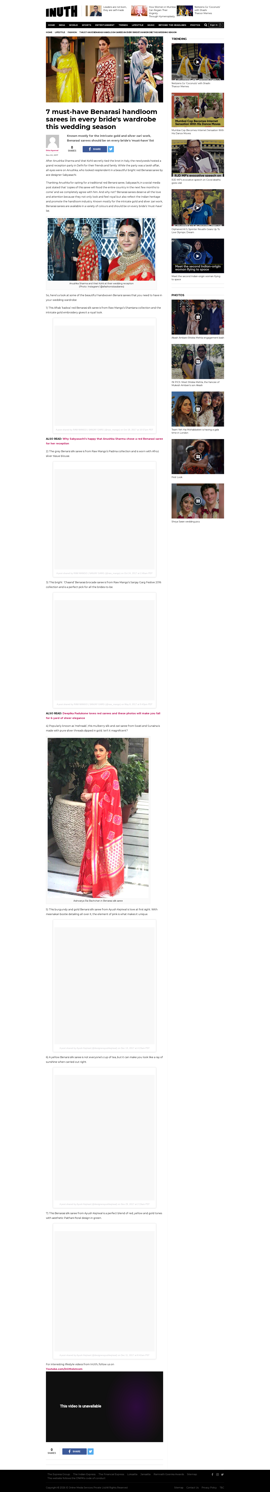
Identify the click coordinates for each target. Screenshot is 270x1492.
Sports (86, 25)
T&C (222, 1487)
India (62, 25)
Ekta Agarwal (52, 150)
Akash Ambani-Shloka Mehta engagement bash (198, 337)
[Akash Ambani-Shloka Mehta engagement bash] (198, 317)
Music (151, 25)
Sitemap (192, 1474)
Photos (195, 25)
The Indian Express (84, 1474)
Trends (123, 25)
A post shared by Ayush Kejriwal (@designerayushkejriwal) (88, 1048)
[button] (216, 25)
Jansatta (145, 1474)
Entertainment (105, 25)
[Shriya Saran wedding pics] (198, 500)
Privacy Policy (209, 1487)
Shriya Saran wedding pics (186, 521)
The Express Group (59, 1474)
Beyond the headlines (172, 25)
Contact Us (192, 1487)
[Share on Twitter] (111, 149)
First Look (177, 477)
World (73, 25)
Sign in (214, 25)
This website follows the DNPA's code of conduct (76, 1478)
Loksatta (132, 1474)
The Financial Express (111, 1474)
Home (51, 25)
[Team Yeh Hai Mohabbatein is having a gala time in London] (198, 409)
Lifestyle (137, 25)
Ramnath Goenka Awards (169, 1474)
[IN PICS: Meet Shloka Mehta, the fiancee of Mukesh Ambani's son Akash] (198, 361)
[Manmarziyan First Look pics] (198, 456)
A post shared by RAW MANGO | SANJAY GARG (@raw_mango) (88, 429)
